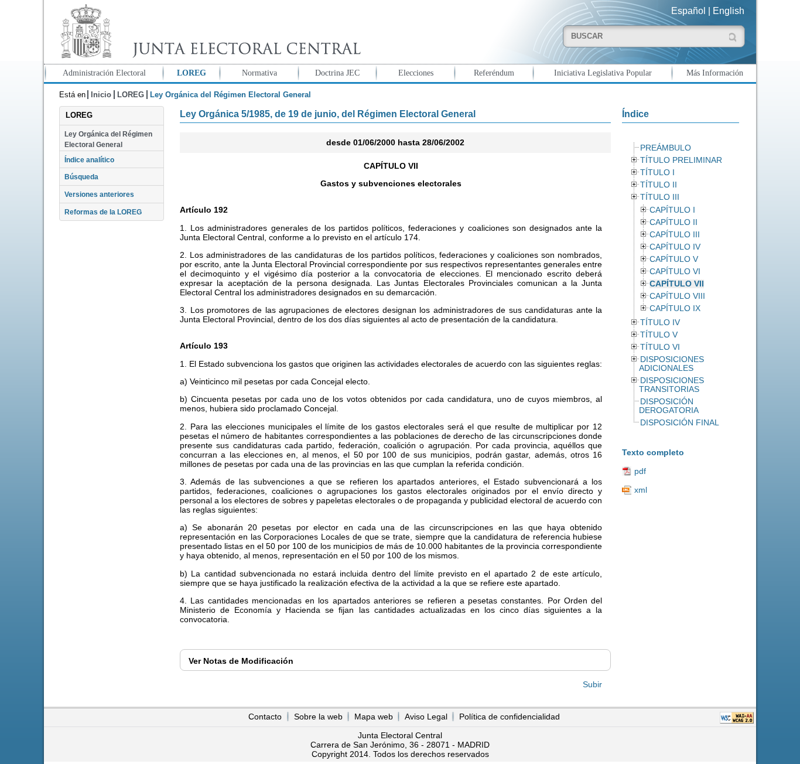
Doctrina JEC (337, 72)
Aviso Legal (426, 716)
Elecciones (415, 72)
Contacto (265, 716)
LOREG (191, 72)
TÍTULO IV (660, 322)
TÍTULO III (659, 197)
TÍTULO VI (660, 347)
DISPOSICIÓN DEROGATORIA (669, 406)
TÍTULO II (658, 184)
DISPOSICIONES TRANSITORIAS (671, 385)
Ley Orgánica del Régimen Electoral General (108, 139)
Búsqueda (81, 177)
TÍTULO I (657, 172)
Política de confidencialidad (509, 716)
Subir (592, 684)
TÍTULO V (659, 334)
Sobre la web (318, 716)
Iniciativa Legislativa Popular (603, 72)
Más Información (714, 72)
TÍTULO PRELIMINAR (681, 160)
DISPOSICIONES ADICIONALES (671, 364)
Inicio (101, 94)
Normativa (259, 72)
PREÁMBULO (665, 148)
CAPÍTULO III (674, 234)
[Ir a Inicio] (208, 31)
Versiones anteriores (99, 194)
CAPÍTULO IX (674, 308)
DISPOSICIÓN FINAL (679, 422)
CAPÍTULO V (673, 259)
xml (640, 489)
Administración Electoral (104, 72)
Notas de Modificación (241, 661)
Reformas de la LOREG (103, 212)
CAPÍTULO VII (676, 283)
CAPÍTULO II (673, 222)
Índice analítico (89, 160)
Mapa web (373, 716)
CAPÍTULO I (672, 210)
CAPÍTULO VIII (677, 296)
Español (688, 11)
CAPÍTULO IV (674, 247)
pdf (640, 471)
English (728, 11)
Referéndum (494, 72)
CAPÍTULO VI (674, 271)
